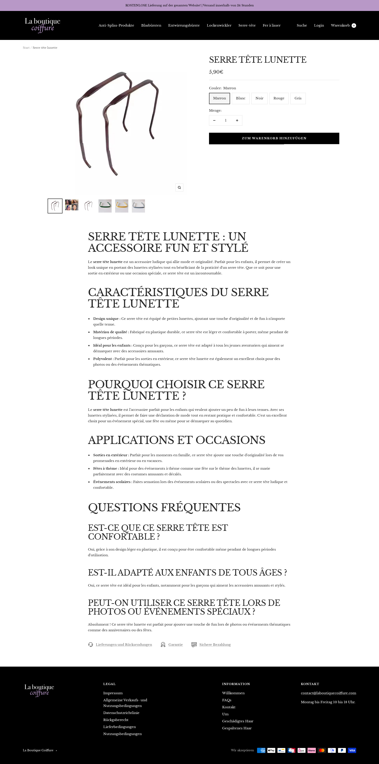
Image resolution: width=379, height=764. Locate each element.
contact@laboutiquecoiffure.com (328, 693)
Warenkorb (343, 25)
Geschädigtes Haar (237, 721)
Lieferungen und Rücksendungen (124, 644)
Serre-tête (247, 25)
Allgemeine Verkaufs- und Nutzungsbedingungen (125, 703)
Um (225, 714)
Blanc (240, 98)
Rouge (279, 98)
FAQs (226, 700)
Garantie (175, 644)
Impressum (113, 693)
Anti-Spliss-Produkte (116, 25)
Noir (259, 98)
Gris (298, 98)
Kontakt (229, 707)
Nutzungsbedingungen (122, 734)
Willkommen (233, 693)
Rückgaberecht (116, 720)
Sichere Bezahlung (215, 644)
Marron (219, 98)
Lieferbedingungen (119, 727)
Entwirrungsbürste (184, 25)
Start (26, 48)
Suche (302, 25)
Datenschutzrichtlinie (121, 713)
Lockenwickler (219, 25)
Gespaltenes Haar (237, 728)
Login (319, 25)
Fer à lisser (272, 25)
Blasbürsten (151, 25)
